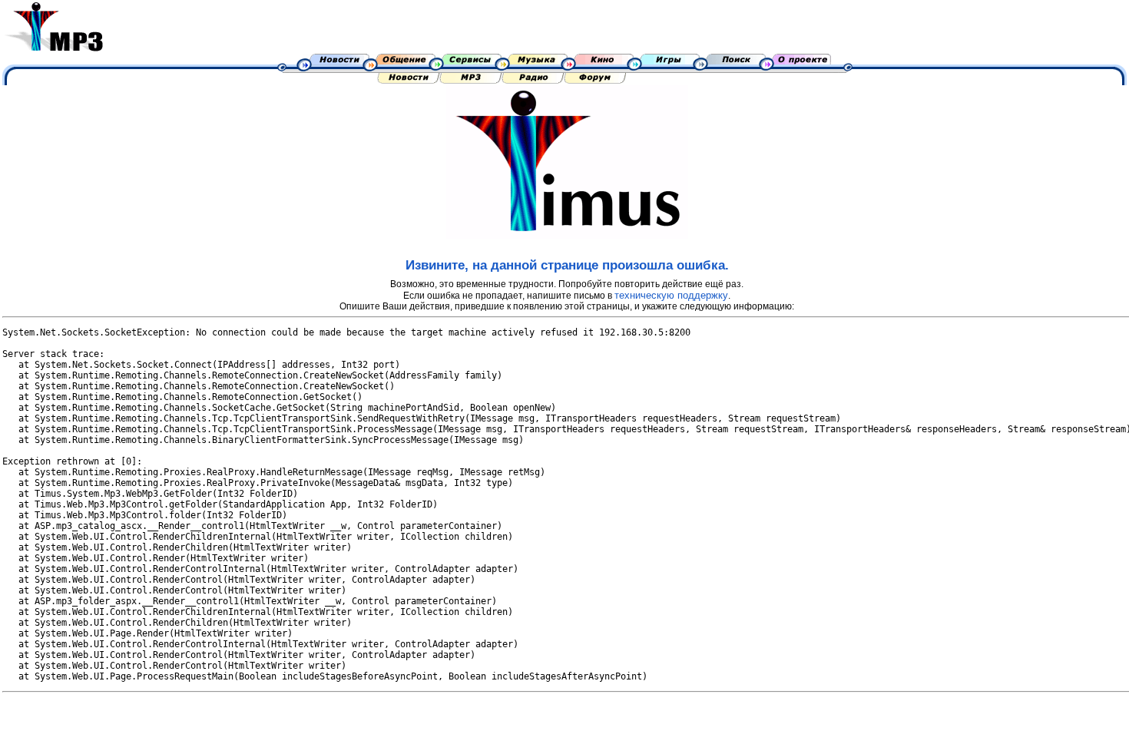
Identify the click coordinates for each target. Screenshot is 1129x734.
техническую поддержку (671, 295)
